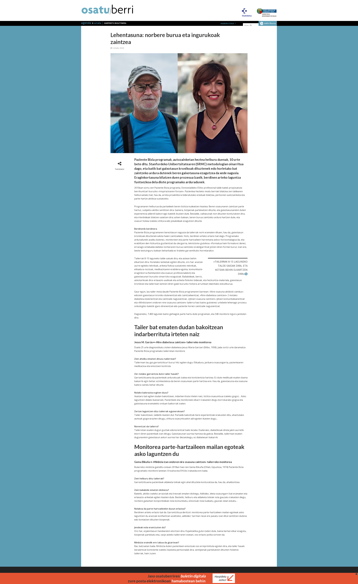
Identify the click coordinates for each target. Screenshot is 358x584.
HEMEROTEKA (227, 23)
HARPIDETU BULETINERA (115, 23)
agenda (86, 23)
